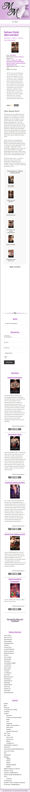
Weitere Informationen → (19, 426)
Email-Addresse (8, 337)
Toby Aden (7, 690)
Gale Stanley (7, 659)
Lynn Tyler (7, 674)
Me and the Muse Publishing (15, 9)
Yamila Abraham (8, 692)
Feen (7, 721)
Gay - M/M (18, 60)
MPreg (8, 741)
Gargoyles (9, 723)
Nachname (6, 347)
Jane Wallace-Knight (10, 663)
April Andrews (8, 639)
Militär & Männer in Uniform (12, 768)
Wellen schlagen (11, 244)
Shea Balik (13, 55)
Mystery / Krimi (8, 770)
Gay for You (9, 737)
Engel (7, 719)
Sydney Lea (7, 688)
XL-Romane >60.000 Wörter (12, 784)
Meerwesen (9, 727)
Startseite (7, 38)
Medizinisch (7, 755)
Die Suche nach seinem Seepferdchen (11, 231)
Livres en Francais (9, 751)
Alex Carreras (8, 637)
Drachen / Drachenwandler (14, 717)
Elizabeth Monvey (9, 653)
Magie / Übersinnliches (12, 725)
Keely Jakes (7, 669)
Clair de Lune (7, 647)
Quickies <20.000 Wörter (11, 772)
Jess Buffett (7, 665)
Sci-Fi (5, 776)
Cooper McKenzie (9, 649)
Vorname (6, 342)
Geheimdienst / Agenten (11, 745)
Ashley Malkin (8, 641)
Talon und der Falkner (15, 434)
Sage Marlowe (8, 680)
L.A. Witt (6, 671)
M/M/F (8, 762)
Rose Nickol (7, 678)
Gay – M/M (7, 735)
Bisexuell (6, 707)
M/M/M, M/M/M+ (11, 764)
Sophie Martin (8, 684)
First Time (7, 733)
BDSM (6, 703)
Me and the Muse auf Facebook (15, 620)
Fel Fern (6, 655)
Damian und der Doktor (15, 377)
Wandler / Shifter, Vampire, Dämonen (16, 63)
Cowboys (6, 711)
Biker (5, 705)
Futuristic (9, 778)
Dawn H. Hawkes (9, 651)
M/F (5, 753)
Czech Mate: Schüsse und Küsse (15, 482)
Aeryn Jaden (7, 635)
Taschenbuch (7, 780)
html (6, 356)
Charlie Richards (8, 643)
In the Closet (9, 739)
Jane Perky (7, 661)
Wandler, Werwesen (12, 64)
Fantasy (13, 60)
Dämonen (9, 715)
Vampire (8, 729)
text (6, 357)
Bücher (14, 38)
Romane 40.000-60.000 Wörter (13, 774)
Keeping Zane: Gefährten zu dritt (15, 534)
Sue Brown (7, 686)
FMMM (8, 759)
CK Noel (6, 645)
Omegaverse (10, 743)
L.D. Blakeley (7, 673)
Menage (6, 757)
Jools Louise (7, 667)
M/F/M (8, 761)
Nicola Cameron (8, 676)
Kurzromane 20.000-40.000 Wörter (15, 61)
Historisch (7, 747)
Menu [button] (16, 21)
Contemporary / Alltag (10, 709)
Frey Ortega (7, 657)
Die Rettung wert (11, 215)
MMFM (8, 766)
